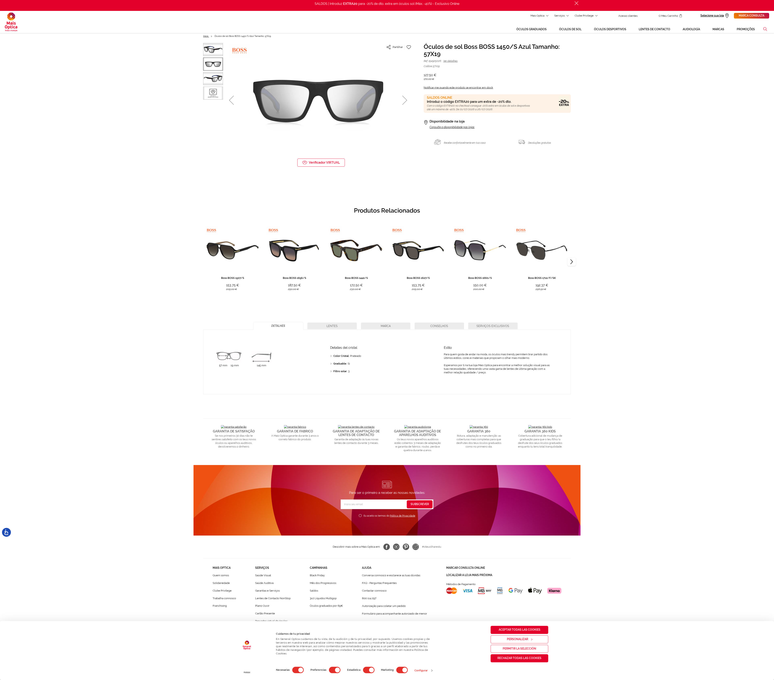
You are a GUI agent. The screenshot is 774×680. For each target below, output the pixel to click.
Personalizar (517, 639)
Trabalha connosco (224, 598)
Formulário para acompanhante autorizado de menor (394, 613)
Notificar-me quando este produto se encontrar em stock (458, 87)
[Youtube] (396, 547)
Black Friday (317, 575)
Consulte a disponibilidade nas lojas (452, 127)
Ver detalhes (450, 60)
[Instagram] (415, 547)
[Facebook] (386, 547)
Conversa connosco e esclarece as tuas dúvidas (391, 575)
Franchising (220, 605)
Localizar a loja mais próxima (469, 575)
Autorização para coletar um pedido (384, 605)
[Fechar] (576, 3)
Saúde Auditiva (264, 582)
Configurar (421, 670)
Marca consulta (751, 15)
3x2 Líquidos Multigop (323, 598)
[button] (765, 29)
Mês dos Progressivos (323, 582)
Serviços (559, 15)
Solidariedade (221, 582)
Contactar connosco (374, 590)
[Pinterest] (406, 547)
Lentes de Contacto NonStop (273, 598)
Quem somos (221, 575)
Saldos (314, 590)
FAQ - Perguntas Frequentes (379, 582)
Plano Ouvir (262, 605)
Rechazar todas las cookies (519, 658)
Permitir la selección (519, 648)
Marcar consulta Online (465, 567)
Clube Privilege (584, 15)
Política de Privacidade (402, 515)
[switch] (334, 670)
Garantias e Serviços (267, 590)
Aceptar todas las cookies (519, 629)
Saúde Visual (263, 575)
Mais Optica (537, 15)
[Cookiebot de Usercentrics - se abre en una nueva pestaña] (247, 672)
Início (206, 36)
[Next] (571, 261)
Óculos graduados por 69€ (326, 605)
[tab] (278, 326)
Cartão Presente (265, 613)
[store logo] (11, 22)
